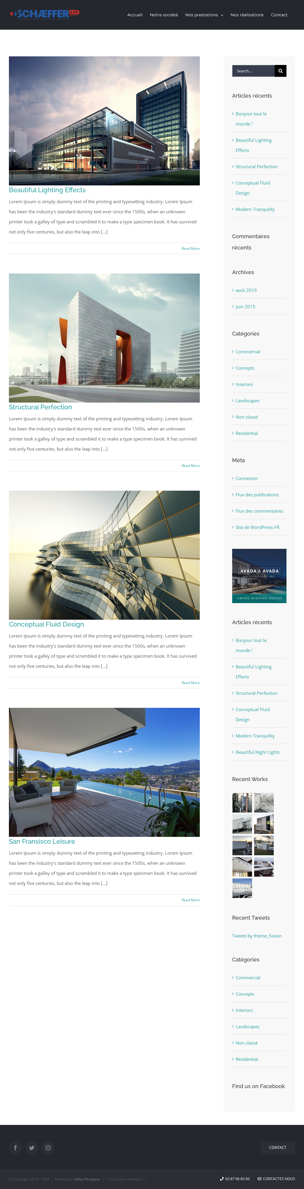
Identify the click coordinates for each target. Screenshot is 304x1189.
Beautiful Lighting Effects (47, 190)
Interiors (244, 384)
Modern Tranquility (255, 209)
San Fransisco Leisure (42, 841)
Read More (191, 248)
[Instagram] (48, 1147)
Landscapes (247, 400)
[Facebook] (15, 1147)
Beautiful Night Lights (258, 752)
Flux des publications (257, 494)
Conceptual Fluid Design (46, 624)
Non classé (247, 417)
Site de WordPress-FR (257, 527)
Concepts (245, 368)
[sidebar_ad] (259, 551)
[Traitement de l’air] (242, 802)
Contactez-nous (278, 1178)
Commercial (248, 352)
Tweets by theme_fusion (257, 936)
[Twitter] (31, 1147)
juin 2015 (245, 306)
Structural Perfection (40, 407)
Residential (247, 433)
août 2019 (246, 290)
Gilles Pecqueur (87, 1179)
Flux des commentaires (259, 511)
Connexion (247, 478)
